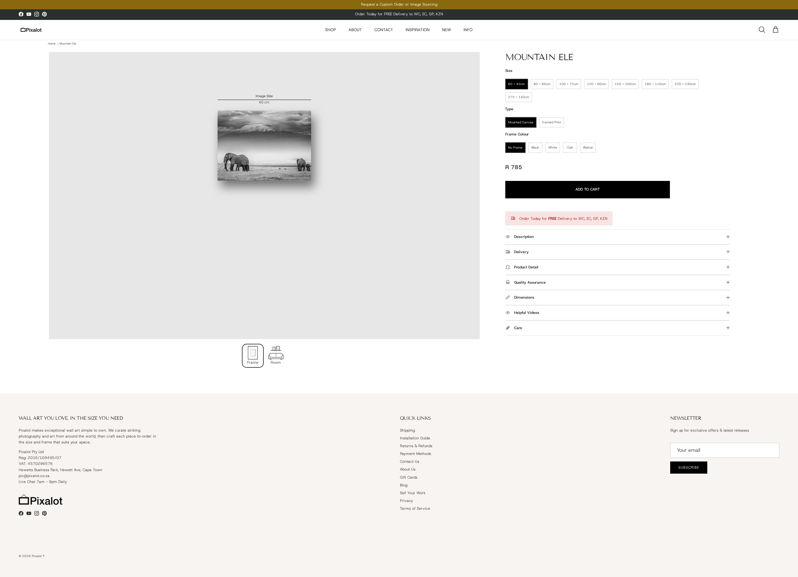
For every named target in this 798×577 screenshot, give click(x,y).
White (552, 147)
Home (51, 44)
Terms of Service (415, 508)
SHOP (330, 29)
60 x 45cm (516, 84)
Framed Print (551, 122)
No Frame (515, 147)
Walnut (588, 147)
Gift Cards (408, 477)
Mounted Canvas (520, 122)
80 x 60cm (542, 84)
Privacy (406, 500)
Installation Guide (415, 438)
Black (535, 147)
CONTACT (383, 29)
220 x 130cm (685, 84)
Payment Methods (415, 453)
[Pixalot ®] (31, 29)
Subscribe (688, 467)
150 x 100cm (625, 84)
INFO (468, 29)
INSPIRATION (418, 29)
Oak (570, 147)
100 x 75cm (568, 84)
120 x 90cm (596, 84)
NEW (446, 29)
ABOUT (355, 29)
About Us (408, 469)
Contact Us (409, 461)
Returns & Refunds (416, 445)
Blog (403, 485)
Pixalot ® (38, 556)
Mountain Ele (68, 44)
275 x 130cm (518, 97)
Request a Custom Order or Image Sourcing (399, 4)
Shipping (407, 430)
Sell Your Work (412, 492)
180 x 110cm (655, 84)
